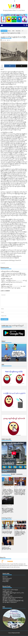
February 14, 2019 (18, 486)
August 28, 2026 (6, 459)
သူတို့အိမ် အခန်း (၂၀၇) (7, 595)
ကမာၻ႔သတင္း (7, 518)
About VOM (5, 576)
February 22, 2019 (6, 486)
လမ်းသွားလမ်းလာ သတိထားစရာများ (10, 589)
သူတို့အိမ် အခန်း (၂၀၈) (7, 591)
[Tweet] (21, 65)
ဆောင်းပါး (3, 263)
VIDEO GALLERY (6, 439)
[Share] (10, 65)
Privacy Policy (5, 581)
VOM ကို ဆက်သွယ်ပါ (7, 578)
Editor (9, 40)
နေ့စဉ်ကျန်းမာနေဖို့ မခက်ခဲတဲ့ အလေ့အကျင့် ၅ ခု (13, 597)
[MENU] (27, 25)
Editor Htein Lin (4, 506)
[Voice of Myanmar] (2, 25)
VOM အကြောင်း (6, 580)
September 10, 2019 (6, 505)
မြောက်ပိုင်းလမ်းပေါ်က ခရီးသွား (9, 599)
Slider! (3, 341)
